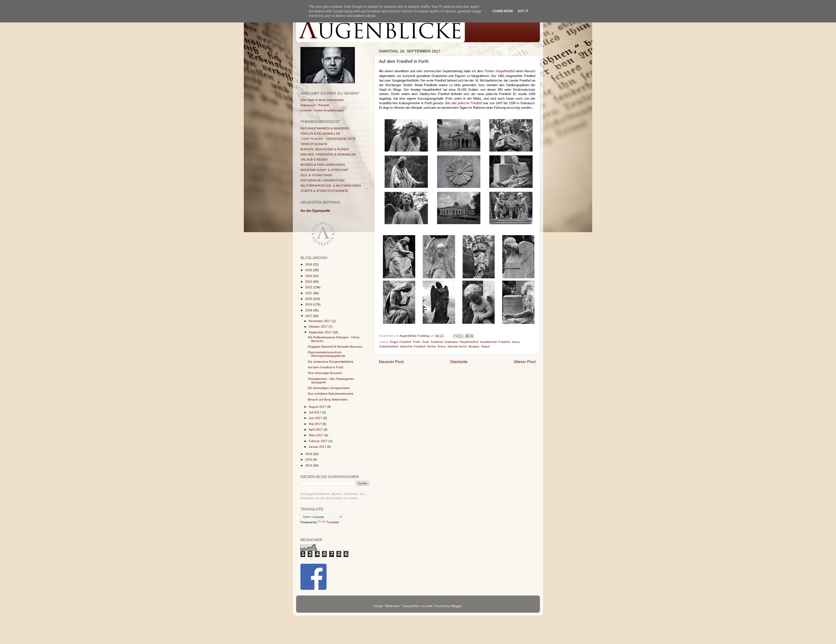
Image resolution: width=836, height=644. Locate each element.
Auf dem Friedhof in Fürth (325, 367)
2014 (309, 465)
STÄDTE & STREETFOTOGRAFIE (324, 191)
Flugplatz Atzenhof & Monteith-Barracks (335, 346)
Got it (523, 11)
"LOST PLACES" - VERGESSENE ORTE (328, 139)
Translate (332, 522)
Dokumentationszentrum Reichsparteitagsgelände (326, 354)
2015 (309, 459)
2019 (309, 304)
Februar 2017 (319, 441)
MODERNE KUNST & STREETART (324, 170)
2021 (309, 293)
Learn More (502, 11)
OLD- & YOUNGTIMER (316, 175)
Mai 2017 (315, 424)
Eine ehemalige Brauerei (325, 373)
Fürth (416, 342)
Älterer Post (525, 361)
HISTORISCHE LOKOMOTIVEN (322, 180)
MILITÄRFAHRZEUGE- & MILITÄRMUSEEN (330, 185)
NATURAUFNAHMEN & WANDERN (324, 128)
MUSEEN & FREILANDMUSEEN (322, 164)
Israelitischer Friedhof (495, 342)
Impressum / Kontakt (314, 105)
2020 (309, 298)
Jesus (516, 342)
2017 (309, 316)
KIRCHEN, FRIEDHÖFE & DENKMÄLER (328, 154)
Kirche (431, 346)
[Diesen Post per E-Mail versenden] (455, 336)
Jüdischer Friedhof (412, 346)
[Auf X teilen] (463, 336)
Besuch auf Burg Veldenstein (327, 399)
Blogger (456, 606)
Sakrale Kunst (457, 346)
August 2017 (318, 406)
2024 (309, 276)
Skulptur (473, 346)
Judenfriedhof (388, 346)
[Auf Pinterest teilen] (472, 336)
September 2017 (321, 332)
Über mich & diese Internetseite (322, 100)
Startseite (459, 361)
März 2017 (316, 435)
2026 (309, 264)
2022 (309, 287)
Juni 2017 (316, 418)
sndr (429, 606)
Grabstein (451, 342)
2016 (309, 454)
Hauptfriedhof (469, 342)
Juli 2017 (315, 412)
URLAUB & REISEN (313, 159)
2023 (309, 281)
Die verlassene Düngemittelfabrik (330, 361)
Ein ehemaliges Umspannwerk (329, 388)
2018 (309, 310)
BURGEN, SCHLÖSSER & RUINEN (324, 149)
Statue (485, 346)
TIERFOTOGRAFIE (313, 144)
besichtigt (513, 107)
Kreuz (442, 346)
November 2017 (320, 321)
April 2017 (316, 429)
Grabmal (437, 342)
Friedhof (405, 342)
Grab (425, 342)
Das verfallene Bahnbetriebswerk (330, 393)
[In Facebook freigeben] (467, 336)
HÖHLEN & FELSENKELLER (320, 133)
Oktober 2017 (319, 326)
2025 (309, 270)
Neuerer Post (391, 361)
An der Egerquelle (315, 211)
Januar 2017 (318, 446)
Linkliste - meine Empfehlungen (322, 110)
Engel (394, 342)
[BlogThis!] (459, 336)
